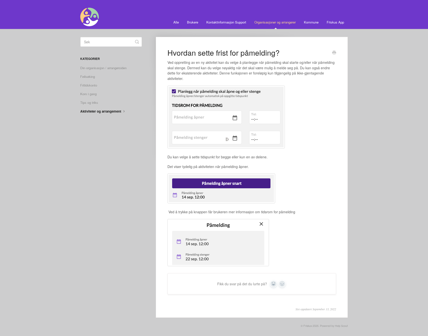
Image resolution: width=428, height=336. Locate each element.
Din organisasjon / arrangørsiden (103, 68)
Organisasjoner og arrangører (275, 22)
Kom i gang (88, 94)
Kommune (311, 22)
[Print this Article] (334, 53)
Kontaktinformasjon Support (226, 22)
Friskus (307, 326)
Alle (176, 22)
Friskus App (335, 22)
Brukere (192, 22)
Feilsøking (87, 76)
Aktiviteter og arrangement (101, 111)
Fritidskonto (88, 85)
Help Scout (341, 326)
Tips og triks (89, 102)
